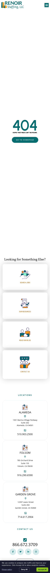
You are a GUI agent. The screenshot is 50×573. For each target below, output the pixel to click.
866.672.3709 (25, 544)
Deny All (24, 569)
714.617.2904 (25, 517)
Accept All (42, 569)
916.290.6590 (25, 475)
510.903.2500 (25, 434)
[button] (46, 5)
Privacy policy (7, 569)
